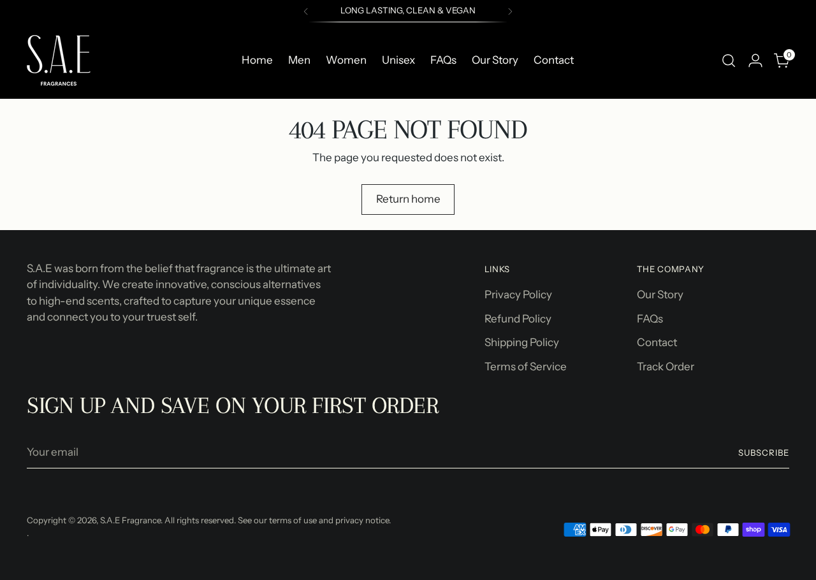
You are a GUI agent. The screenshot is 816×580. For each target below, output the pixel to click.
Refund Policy (517, 318)
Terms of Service (525, 366)
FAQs (650, 318)
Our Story (660, 294)
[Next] (510, 11)
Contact (657, 342)
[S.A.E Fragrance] (59, 60)
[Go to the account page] (755, 60)
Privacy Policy (518, 294)
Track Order (665, 366)
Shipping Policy (521, 342)
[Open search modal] (728, 60)
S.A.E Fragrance (130, 520)
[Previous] (306, 11)
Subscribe (763, 452)
